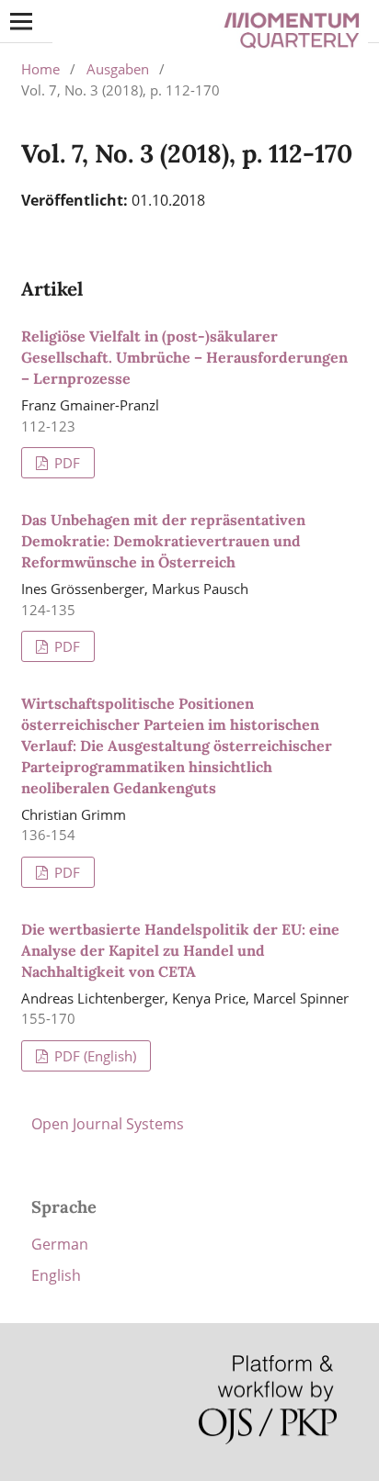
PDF (65, 463)
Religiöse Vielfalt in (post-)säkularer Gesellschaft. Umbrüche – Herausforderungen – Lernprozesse (184, 357)
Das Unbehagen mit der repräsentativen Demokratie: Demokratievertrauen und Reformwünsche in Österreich (163, 540)
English (56, 1275)
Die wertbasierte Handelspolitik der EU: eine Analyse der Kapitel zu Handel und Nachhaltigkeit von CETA (180, 950)
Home (40, 69)
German (59, 1244)
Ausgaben (117, 69)
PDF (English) (93, 1056)
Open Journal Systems (107, 1124)
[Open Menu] (21, 21)
